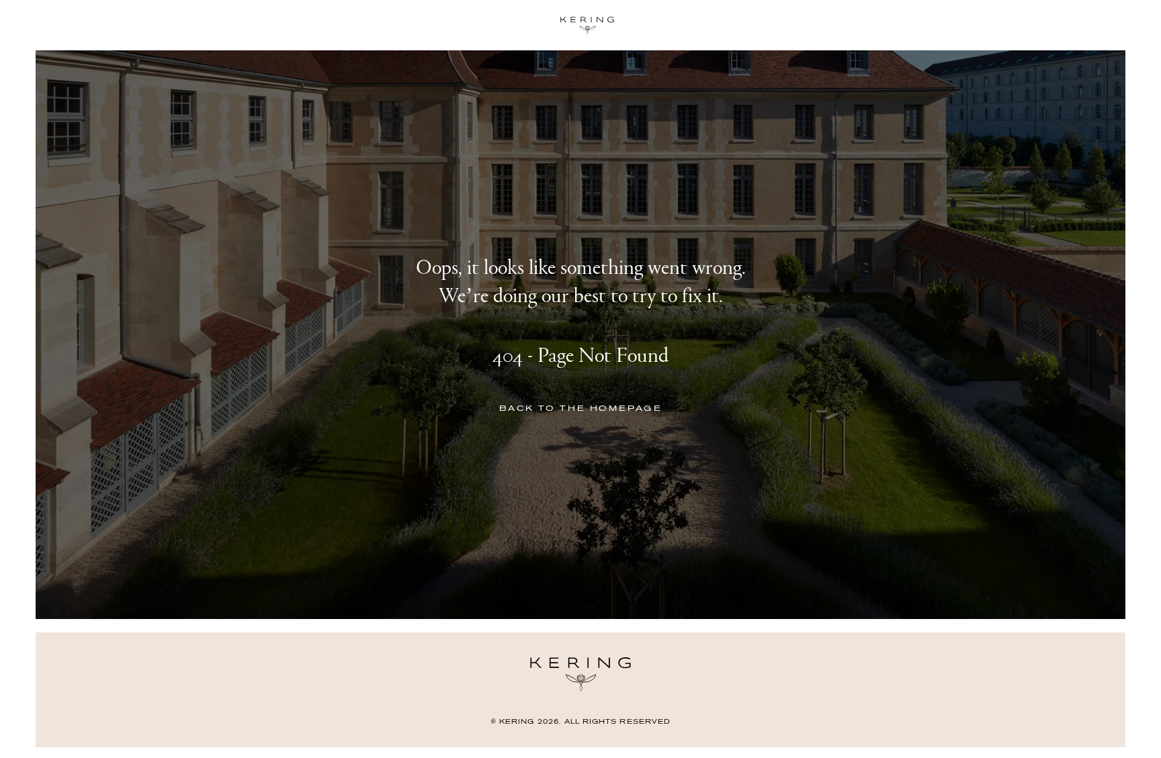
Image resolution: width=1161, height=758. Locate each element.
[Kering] (580, 688)
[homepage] (580, 25)
